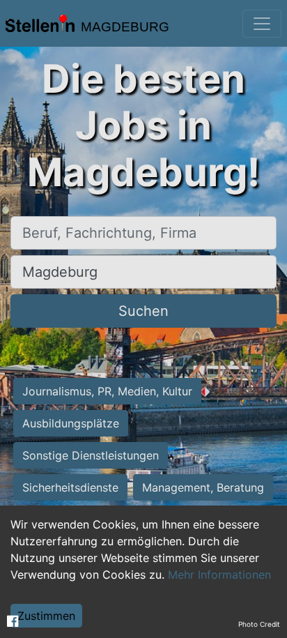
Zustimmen (46, 616)
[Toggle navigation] (261, 24)
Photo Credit (259, 624)
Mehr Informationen (219, 575)
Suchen (143, 311)
